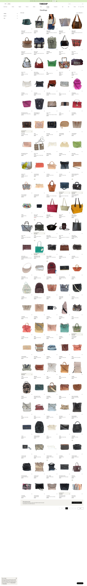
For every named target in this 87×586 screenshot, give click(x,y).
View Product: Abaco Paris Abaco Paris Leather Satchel (27, 24)
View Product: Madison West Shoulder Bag (27, 270)
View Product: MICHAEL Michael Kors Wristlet (77, 168)
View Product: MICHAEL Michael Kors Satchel (77, 188)
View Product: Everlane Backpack (77, 369)
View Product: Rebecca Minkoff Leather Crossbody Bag (52, 250)
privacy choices (13, 582)
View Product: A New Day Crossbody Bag (64, 168)
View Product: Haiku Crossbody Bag (39, 329)
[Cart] (82, 6)
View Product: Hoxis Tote (39, 126)
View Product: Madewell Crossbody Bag (77, 290)
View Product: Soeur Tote (52, 369)
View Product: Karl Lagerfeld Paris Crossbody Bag (64, 270)
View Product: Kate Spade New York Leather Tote (39, 250)
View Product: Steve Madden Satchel (77, 106)
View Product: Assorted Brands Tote (77, 126)
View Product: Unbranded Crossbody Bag (39, 86)
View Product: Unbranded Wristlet (52, 310)
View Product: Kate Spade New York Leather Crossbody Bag (27, 106)
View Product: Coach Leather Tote (64, 45)
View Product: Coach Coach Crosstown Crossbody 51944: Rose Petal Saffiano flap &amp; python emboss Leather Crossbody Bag (52, 106)
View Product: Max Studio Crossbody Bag (52, 329)
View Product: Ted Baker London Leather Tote (77, 229)
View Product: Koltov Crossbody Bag (77, 310)
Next (80, 508)
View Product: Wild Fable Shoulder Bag (27, 86)
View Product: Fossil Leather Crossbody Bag (64, 188)
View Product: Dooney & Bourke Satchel (27, 188)
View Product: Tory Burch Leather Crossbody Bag (39, 208)
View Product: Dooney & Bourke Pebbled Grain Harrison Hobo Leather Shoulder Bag (39, 66)
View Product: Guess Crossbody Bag (64, 429)
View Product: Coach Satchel (52, 429)
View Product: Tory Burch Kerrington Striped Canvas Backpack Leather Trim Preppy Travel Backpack (39, 45)
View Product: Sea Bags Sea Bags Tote (27, 168)
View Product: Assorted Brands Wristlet (64, 126)
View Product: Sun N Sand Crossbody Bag (39, 349)
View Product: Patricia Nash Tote (52, 290)
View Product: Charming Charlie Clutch (39, 188)
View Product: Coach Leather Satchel (39, 229)
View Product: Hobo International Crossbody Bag (27, 469)
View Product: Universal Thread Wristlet (39, 489)
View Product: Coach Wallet (64, 106)
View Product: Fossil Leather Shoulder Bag (77, 349)
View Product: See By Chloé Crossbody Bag (77, 147)
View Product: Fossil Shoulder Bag (39, 409)
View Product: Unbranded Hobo (64, 329)
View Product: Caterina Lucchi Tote (39, 469)
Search (70, 3)
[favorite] (32, 29)
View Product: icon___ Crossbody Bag (64, 86)
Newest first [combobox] (80, 12)
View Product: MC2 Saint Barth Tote (77, 329)
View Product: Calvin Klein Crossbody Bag (77, 250)
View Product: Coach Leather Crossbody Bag (39, 147)
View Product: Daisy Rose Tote (77, 469)
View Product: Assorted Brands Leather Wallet (27, 349)
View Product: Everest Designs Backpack (52, 270)
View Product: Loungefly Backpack (27, 290)
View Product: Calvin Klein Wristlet (64, 449)
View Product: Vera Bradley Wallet (27, 489)
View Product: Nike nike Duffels (77, 66)
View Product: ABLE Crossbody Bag (64, 369)
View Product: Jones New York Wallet (27, 449)
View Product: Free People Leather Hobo (64, 409)
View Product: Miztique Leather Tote (64, 208)
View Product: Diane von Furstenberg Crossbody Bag (77, 389)
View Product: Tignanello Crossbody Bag (52, 409)
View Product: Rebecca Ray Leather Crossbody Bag (52, 86)
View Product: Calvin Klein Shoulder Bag (27, 310)
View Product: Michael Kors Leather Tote (64, 24)
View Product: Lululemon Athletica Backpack (39, 429)
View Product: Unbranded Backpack (52, 45)
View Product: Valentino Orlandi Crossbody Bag (52, 449)
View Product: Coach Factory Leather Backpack (39, 290)
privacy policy (5, 583)
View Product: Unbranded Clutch (52, 349)
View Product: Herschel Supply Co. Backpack (39, 106)
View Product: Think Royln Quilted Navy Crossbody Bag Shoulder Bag (52, 24)
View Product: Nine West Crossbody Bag (39, 449)
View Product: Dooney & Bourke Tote (77, 208)
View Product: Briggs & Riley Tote (64, 290)
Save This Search (77, 502)
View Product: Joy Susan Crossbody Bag (27, 329)
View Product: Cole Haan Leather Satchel (52, 168)
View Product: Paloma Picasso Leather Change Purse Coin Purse (52, 229)
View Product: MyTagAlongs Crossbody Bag (77, 86)
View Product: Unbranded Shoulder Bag (77, 429)
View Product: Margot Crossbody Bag (64, 389)
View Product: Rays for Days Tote (77, 489)
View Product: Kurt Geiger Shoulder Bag (27, 126)
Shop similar (23, 131)
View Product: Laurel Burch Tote (39, 24)
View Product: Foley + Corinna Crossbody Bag (52, 469)
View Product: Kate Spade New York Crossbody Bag (39, 389)
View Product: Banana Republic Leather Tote (77, 409)
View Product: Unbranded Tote (77, 270)
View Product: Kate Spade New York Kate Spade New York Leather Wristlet (27, 250)
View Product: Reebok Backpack (27, 389)
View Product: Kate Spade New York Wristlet (27, 147)
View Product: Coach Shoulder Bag (27, 66)
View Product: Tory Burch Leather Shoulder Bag (52, 489)
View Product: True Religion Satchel (52, 389)
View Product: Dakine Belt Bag (27, 208)
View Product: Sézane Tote (64, 66)
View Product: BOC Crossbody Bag (27, 409)
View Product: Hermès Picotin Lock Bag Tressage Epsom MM (52, 188)
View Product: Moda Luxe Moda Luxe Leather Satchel (27, 45)
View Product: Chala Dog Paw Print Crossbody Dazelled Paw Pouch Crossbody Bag (64, 229)
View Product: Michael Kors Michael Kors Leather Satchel (77, 24)
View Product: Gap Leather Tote (52, 66)
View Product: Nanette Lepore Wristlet (52, 147)
